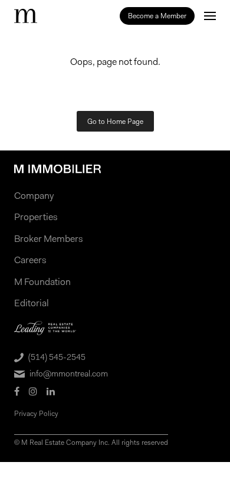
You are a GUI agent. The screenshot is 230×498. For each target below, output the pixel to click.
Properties (36, 217)
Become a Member (157, 16)
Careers (30, 260)
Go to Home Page (115, 121)
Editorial (31, 303)
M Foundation (42, 282)
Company (34, 195)
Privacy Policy (36, 413)
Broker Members (48, 238)
